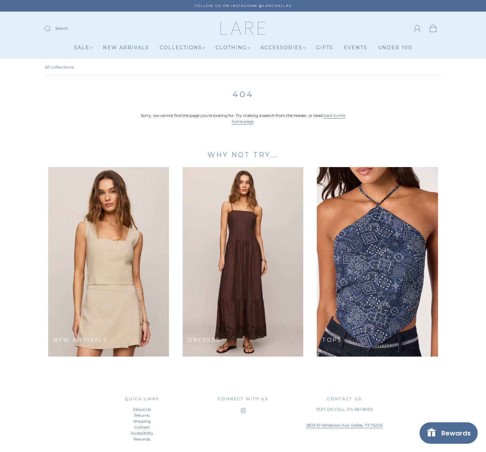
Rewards (142, 438)
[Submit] (52, 28)
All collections (59, 67)
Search (61, 28)
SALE (81, 48)
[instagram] (243, 410)
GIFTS (324, 48)
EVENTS (355, 48)
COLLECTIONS (181, 48)
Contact (142, 427)
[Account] (417, 28)
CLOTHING (231, 48)
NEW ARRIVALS (126, 48)
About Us (142, 409)
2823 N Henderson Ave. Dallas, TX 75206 (344, 425)
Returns (141, 415)
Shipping (142, 421)
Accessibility (142, 433)
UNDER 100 (395, 48)
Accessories (282, 48)
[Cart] (433, 29)
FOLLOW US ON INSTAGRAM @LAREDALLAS (243, 6)
